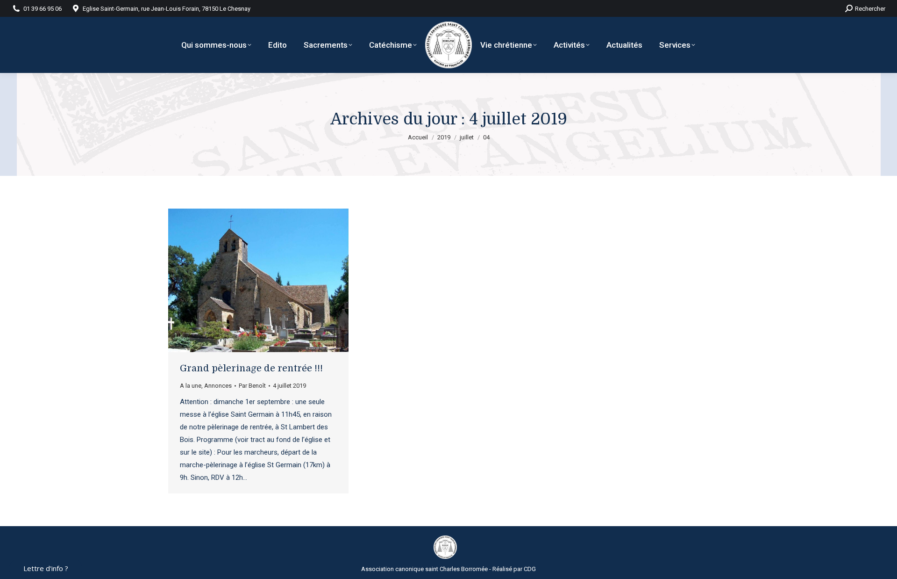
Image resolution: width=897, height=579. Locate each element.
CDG (530, 568)
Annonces (218, 385)
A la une (190, 385)
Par (252, 385)
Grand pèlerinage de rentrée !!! (251, 368)
